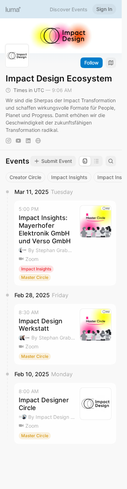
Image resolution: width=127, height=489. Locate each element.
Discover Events (68, 9)
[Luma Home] (13, 9)
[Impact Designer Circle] (65, 413)
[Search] (110, 161)
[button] (65, 243)
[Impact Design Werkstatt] (65, 334)
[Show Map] (110, 62)
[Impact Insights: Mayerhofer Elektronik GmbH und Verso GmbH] (65, 243)
